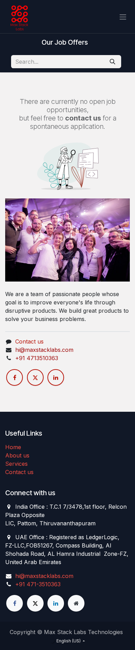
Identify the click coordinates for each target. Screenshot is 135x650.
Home (13, 447)
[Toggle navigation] (123, 16)
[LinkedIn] (55, 377)
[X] (35, 377)
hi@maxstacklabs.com (44, 575)
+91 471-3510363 (38, 584)
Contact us (29, 341)
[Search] (112, 61)
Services (16, 463)
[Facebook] (14, 377)
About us (17, 455)
